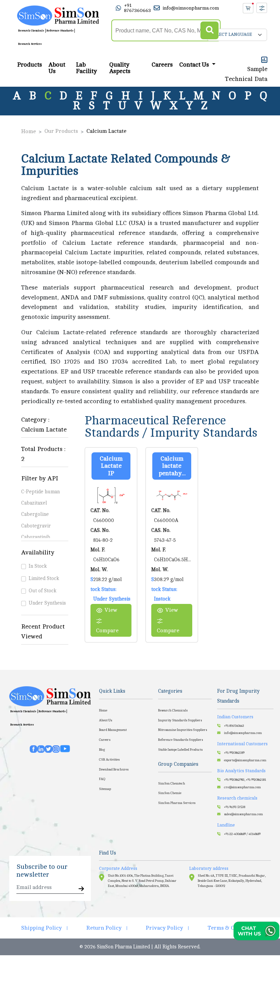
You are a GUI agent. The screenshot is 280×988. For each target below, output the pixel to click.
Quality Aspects (119, 67)
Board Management (113, 730)
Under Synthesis (47, 603)
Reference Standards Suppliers (180, 740)
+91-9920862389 (234, 752)
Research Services (30, 43)
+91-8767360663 (234, 726)
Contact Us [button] (194, 64)
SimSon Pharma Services (176, 803)
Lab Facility (86, 67)
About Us (56, 67)
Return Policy (104, 928)
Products (29, 64)
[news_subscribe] (81, 889)
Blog (102, 749)
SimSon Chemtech (171, 783)
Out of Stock (42, 590)
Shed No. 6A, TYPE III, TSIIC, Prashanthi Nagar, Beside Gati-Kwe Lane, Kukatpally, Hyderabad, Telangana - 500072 (232, 881)
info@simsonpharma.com (191, 8)
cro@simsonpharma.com (242, 787)
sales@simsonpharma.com (243, 814)
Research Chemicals (31, 30)
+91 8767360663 (137, 8)
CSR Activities (109, 759)
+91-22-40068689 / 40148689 (242, 834)
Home (28, 131)
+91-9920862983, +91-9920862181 (245, 779)
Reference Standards (59, 30)
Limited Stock (44, 578)
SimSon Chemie (169, 793)
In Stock (38, 566)
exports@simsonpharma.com (245, 760)
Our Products (61, 131)
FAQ (102, 779)
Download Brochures (113, 769)
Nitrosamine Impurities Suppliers (182, 730)
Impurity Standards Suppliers (180, 720)
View (110, 610)
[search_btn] (209, 31)
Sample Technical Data (246, 74)
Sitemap (105, 789)
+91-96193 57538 (234, 807)
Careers (162, 64)
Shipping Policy (41, 928)
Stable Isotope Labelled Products (180, 749)
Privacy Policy (164, 928)
